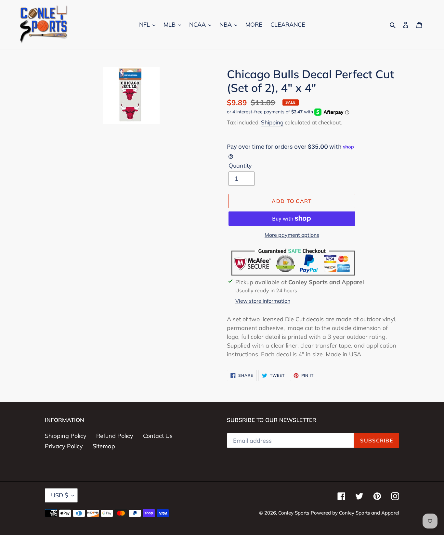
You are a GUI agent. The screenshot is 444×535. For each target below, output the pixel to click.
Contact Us (158, 435)
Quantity (240, 165)
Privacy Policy (64, 446)
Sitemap (104, 446)
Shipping (272, 122)
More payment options (292, 235)
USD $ (59, 495)
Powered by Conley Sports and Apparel (355, 513)
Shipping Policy (65, 435)
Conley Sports (293, 513)
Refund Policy (114, 435)
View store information (262, 301)
